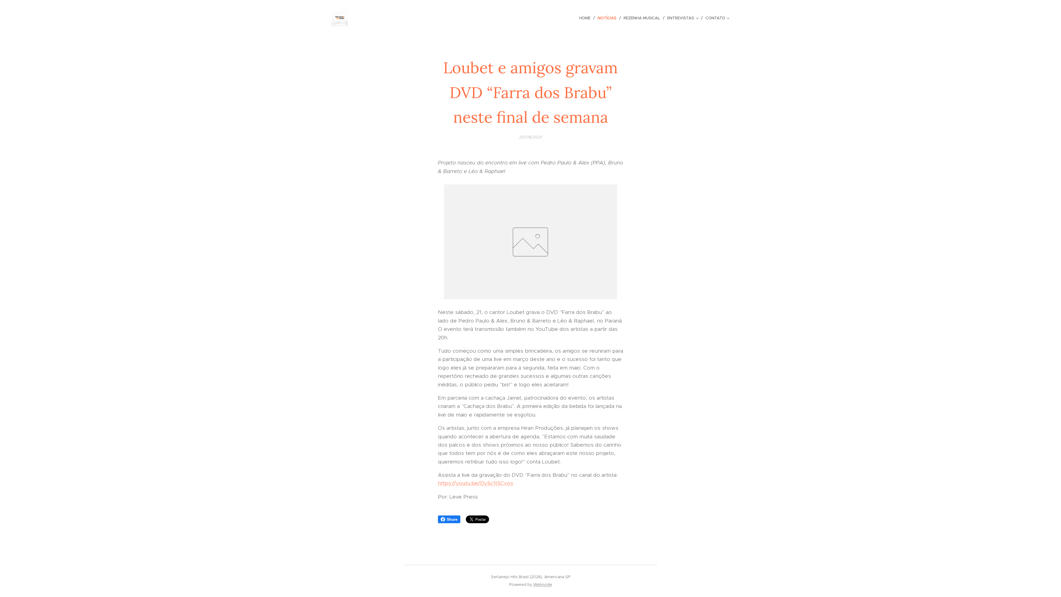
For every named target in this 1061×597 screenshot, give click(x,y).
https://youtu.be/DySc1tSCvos (475, 483)
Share (452, 519)
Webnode (542, 584)
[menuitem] (586, 18)
